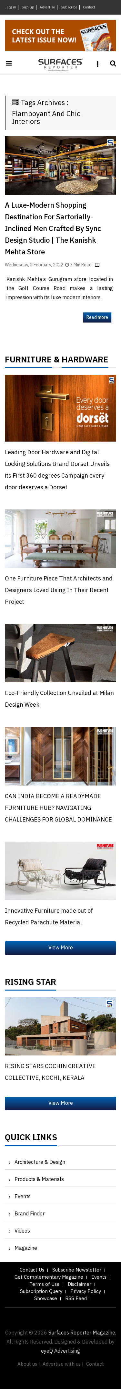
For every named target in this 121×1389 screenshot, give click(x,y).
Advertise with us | (63, 1364)
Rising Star (30, 983)
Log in (11, 7)
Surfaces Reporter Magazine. (82, 1333)
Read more (97, 317)
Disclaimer (79, 1284)
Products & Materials (39, 1179)
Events (23, 1196)
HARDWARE (85, 361)
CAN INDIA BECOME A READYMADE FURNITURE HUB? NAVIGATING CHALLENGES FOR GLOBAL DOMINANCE (58, 808)
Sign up (28, 7)
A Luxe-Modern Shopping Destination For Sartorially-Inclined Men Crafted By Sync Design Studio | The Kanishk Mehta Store (53, 229)
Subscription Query (41, 1291)
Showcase (45, 1299)
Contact (89, 7)
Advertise (47, 7)
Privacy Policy (85, 1291)
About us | (28, 1364)
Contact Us (32, 1270)
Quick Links (31, 1139)
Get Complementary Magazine (49, 1277)
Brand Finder (30, 1214)
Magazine (26, 1248)
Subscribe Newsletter (76, 1270)
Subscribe (69, 7)
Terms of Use (44, 1284)
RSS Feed (76, 1299)
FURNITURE (28, 361)
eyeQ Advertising (60, 1351)
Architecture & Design (40, 1162)
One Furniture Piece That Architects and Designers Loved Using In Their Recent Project (59, 590)
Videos (22, 1231)
